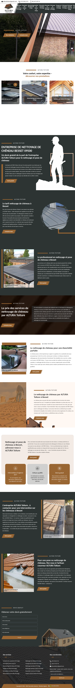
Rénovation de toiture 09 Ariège (42, 7)
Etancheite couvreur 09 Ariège (32, 671)
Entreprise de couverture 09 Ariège (18, 7)
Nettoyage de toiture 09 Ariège (64, 7)
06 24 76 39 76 (36, 1)
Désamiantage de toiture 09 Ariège (31, 7)
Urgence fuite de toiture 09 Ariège (33, 673)
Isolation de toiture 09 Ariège (36, 8)
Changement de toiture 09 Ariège (59, 7)
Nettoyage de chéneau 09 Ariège (52, 7)
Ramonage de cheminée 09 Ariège (47, 7)
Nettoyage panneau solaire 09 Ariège (69, 7)
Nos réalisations (10, 35)
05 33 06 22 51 (24, 1)
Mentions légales (43, 686)
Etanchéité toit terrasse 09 (24, 7)
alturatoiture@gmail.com (10, 1)
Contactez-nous (24, 35)
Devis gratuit (10, 181)
